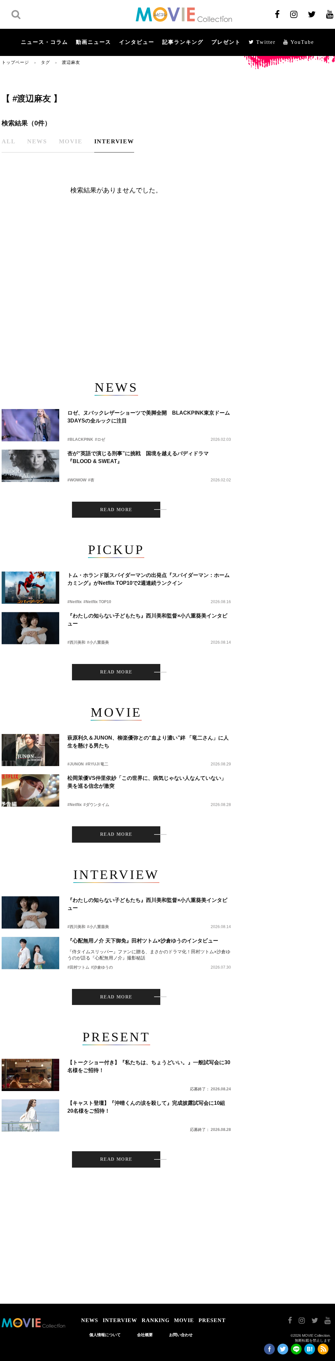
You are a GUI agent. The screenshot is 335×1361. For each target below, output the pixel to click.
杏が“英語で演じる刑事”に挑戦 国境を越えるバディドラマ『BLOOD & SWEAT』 (138, 457)
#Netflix (74, 602)
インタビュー (136, 42)
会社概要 (145, 1335)
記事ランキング (182, 42)
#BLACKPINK (80, 439)
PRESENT (212, 1320)
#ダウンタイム (96, 805)
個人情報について (105, 1335)
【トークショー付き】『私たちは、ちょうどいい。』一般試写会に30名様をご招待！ (148, 1066)
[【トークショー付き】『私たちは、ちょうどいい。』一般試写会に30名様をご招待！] (30, 1075)
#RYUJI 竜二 (96, 764)
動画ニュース (93, 42)
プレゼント (226, 42)
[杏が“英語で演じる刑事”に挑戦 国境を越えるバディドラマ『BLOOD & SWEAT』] (30, 466)
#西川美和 (76, 642)
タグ (45, 62)
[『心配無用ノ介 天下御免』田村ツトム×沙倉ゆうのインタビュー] (30, 953)
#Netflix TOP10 (97, 602)
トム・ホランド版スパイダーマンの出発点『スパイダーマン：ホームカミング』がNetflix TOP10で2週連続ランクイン (148, 579)
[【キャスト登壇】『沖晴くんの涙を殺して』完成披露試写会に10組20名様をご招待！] (30, 1115)
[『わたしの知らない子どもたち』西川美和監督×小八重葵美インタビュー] (30, 628)
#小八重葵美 (98, 642)
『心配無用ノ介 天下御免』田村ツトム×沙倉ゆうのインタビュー (142, 940)
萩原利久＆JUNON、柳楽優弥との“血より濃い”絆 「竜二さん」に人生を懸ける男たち (148, 741)
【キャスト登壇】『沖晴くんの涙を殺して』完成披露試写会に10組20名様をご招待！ (146, 1107)
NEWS (89, 1320)
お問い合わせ (181, 1335)
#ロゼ (100, 439)
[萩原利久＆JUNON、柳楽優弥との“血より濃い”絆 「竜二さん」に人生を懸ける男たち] (30, 750)
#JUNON (75, 764)
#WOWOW (76, 480)
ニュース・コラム (44, 42)
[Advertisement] (116, 313)
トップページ (15, 62)
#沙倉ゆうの (102, 967)
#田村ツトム (78, 967)
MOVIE (184, 1320)
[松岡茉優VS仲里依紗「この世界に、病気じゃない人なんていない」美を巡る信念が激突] (30, 790)
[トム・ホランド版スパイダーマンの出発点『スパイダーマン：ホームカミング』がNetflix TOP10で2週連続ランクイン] (30, 587)
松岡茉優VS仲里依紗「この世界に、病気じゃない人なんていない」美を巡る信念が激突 (146, 782)
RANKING (155, 1320)
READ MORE (116, 509)
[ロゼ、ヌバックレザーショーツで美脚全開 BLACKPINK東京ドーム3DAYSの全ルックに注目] (30, 425)
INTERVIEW (120, 1320)
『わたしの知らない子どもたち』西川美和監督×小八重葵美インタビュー (147, 619)
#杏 (91, 480)
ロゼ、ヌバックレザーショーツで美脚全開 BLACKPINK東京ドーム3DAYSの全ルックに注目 (148, 416)
